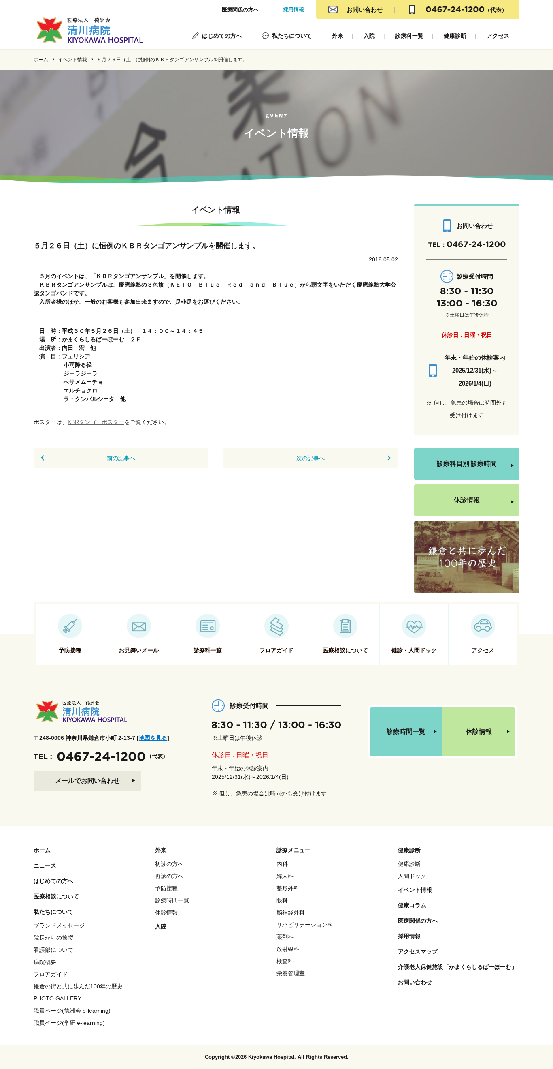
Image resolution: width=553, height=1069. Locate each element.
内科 (282, 864)
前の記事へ (121, 458)
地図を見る (153, 738)
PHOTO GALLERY (57, 998)
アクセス (498, 35)
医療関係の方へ (240, 9)
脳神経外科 (290, 912)
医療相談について (56, 896)
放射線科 (287, 949)
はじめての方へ (222, 35)
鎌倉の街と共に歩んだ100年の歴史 (78, 986)
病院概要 (45, 962)
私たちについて (292, 35)
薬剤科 (285, 937)
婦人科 (285, 876)
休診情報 (467, 500)
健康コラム (412, 905)
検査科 (285, 961)
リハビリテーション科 (304, 924)
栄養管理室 (290, 973)
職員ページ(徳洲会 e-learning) (72, 1010)
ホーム (41, 59)
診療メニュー (293, 850)
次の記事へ (310, 458)
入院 (369, 35)
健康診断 (455, 35)
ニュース (45, 865)
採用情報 (293, 9)
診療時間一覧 (406, 731)
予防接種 (166, 888)
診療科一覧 (409, 35)
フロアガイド (51, 974)
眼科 (282, 900)
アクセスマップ (418, 951)
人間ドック (412, 876)
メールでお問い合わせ (87, 780)
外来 (337, 35)
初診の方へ (169, 864)
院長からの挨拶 (53, 937)
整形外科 (287, 888)
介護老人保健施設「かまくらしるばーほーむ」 (457, 967)
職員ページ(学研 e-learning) (69, 1023)
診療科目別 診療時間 (467, 463)
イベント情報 (72, 59)
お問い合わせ (365, 9)
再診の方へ (169, 876)
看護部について (53, 950)
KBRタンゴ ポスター (96, 422)
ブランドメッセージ (59, 925)
